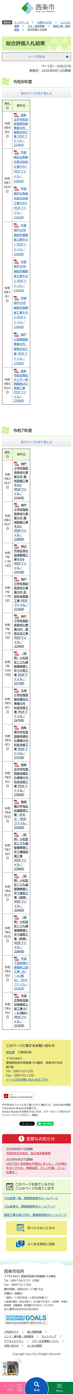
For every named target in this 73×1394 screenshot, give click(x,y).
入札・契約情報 (36, 26)
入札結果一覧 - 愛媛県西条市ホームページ (31, 1198)
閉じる (19, 1361)
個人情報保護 (34, 1331)
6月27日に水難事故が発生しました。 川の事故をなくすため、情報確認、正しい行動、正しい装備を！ (36, 1168)
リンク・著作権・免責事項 (18, 1336)
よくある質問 (34, 1345)
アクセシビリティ (14, 1341)
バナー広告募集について (45, 1341)
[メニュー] (54, 1388)
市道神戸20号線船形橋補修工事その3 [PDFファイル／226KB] (21, 312)
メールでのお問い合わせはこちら (27, 1079)
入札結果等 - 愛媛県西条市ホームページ (29, 1206)
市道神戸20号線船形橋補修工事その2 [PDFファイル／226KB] (21, 276)
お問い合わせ (11, 1345)
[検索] (36, 1385)
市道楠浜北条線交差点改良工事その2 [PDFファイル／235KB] (21, 203)
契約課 (10, 1052)
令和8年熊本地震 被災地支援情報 (28, 1153)
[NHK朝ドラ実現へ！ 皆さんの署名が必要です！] (10, 1369)
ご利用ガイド (11, 1331)
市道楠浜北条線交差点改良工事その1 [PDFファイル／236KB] (21, 167)
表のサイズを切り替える (36, 93)
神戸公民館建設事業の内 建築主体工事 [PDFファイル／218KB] (21, 349)
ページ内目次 (36, 56)
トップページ (21, 22)
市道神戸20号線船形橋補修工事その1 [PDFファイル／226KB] (21, 240)
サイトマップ (49, 1336)
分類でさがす (44, 22)
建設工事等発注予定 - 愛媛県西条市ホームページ (35, 1215)
